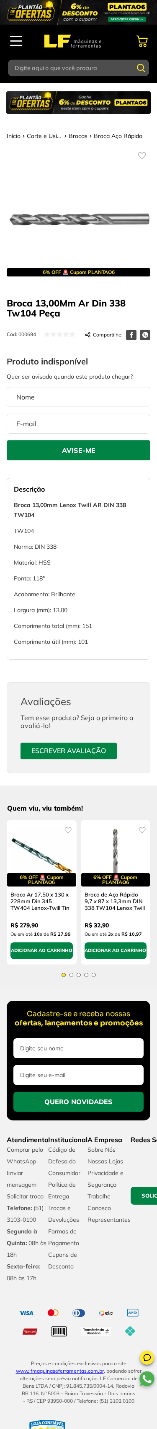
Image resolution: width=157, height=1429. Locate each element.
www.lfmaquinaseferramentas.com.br (60, 1339)
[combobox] (78, 68)
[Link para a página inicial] (14, 136)
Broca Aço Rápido (118, 136)
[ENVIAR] (78, 450)
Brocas (78, 136)
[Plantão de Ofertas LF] (78, 12)
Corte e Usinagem (44, 136)
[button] (147, 1359)
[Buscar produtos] (141, 68)
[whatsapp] (145, 335)
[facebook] (131, 335)
